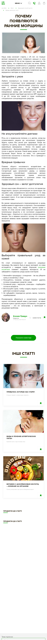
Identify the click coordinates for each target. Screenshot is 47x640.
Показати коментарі (23, 338)
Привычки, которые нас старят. (21, 392)
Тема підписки (7, 637)
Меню (17, 3)
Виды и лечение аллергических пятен (21, 437)
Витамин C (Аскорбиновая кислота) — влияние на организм (23, 485)
